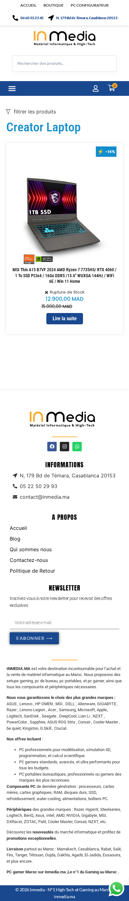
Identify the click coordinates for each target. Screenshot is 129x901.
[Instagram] (64, 446)
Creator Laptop (43, 127)
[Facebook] (52, 446)
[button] (12, 89)
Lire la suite (65, 318)
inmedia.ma (64, 896)
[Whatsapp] (77, 446)
